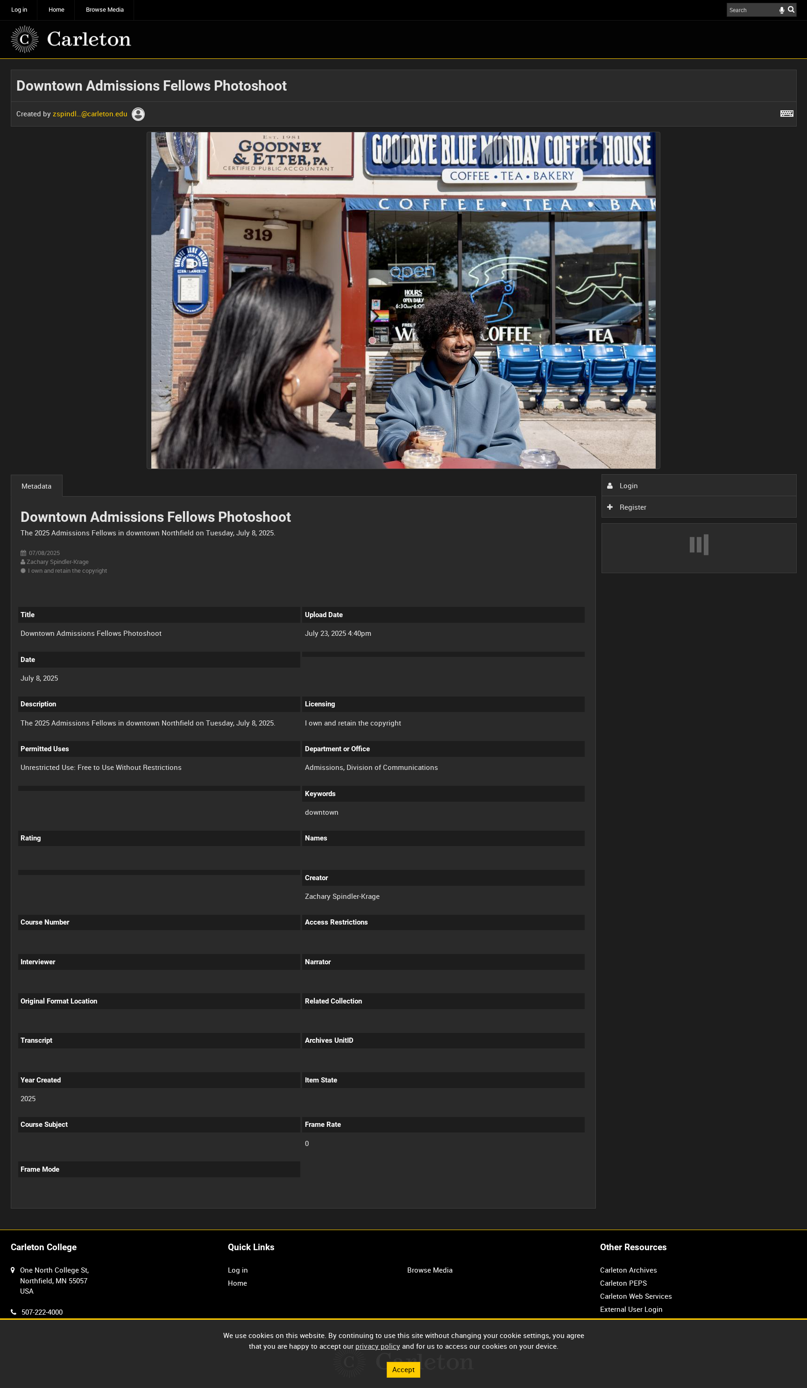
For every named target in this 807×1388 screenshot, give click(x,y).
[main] (404, 644)
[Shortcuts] (786, 111)
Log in (19, 10)
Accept (403, 1369)
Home (56, 10)
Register (632, 507)
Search (791, 9)
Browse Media (105, 10)
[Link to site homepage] (71, 39)
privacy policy (377, 1346)
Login (628, 485)
